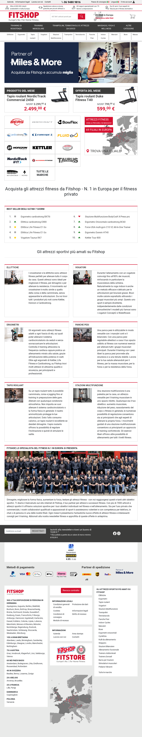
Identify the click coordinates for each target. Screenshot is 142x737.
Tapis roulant (15, 385)
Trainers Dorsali (105, 656)
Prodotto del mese (21, 90)
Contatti (48, 2)
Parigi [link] (13, 688)
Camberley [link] (37, 640)
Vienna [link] (10, 656)
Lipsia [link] (30, 621)
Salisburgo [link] (40, 653)
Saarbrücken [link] (12, 630)
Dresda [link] (26, 612)
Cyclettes (102, 636)
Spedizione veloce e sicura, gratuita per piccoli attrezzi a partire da (54, 8)
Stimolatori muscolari (108, 663)
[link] (111, 135)
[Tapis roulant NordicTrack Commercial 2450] (59, 95)
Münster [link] (36, 624)
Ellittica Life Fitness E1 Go (33, 227)
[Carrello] (133, 16)
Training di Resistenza (16, 27)
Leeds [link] (18, 640)
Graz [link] (9, 653)
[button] (11, 62)
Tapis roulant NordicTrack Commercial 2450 (26, 98)
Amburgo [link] (11, 618)
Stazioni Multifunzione (89, 385)
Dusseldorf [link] (34, 612)
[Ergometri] (14, 334)
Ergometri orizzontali (107, 633)
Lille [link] (8, 688)
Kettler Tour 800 (93, 237)
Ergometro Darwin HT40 (97, 232)
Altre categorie (129, 27)
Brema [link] (9, 612)
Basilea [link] (10, 673)
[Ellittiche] (14, 277)
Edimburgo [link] (11, 643)
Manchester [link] (37, 643)
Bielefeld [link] (36, 606)
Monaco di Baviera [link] (25, 624)
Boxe (101, 629)
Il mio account (126, 2)
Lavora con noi (37, 2)
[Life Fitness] (67, 147)
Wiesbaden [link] (11, 633)
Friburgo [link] (36, 615)
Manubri (102, 626)
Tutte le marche (105, 672)
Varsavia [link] (10, 702)
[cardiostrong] (17, 135)
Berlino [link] (29, 606)
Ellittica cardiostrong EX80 (34, 222)
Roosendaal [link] (12, 666)
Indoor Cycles (104, 622)
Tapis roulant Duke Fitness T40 (89, 98)
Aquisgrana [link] (12, 606)
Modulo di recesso (61, 620)
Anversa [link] (10, 681)
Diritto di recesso (79, 614)
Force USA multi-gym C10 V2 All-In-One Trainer (107, 227)
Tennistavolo (104, 616)
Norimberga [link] (12, 627)
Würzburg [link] (21, 633)
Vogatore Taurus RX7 (31, 237)
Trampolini (103, 612)
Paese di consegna (98, 2)
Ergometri (13, 324)
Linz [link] (33, 653)
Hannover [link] (20, 618)
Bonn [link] (17, 609)
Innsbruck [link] (16, 653)
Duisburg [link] (10, 615)
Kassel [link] (9, 621)
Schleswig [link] (22, 630)
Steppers (102, 643)
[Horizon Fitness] (17, 147)
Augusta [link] (21, 606)
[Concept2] (42, 135)
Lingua (113, 2)
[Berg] (17, 122)
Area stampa (77, 634)
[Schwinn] (42, 160)
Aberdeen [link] (11, 640)
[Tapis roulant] (14, 395)
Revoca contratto (71, 590)
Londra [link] (28, 643)
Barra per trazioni (106, 660)
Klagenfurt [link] (25, 653)
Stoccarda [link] (32, 630)
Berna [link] (16, 673)
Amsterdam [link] (12, 663)
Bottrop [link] (23, 609)
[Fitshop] (23, 16)
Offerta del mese (88, 90)
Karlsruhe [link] (38, 618)
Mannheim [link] (11, 624)
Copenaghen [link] (12, 695)
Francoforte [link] (26, 615)
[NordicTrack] (17, 160)
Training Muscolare (38, 27)
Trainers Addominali (107, 653)
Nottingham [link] (12, 646)
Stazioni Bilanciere (106, 646)
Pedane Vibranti (105, 667)
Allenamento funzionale (109, 650)
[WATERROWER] (17, 173)
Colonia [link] (24, 621)
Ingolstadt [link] (29, 618)
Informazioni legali (22, 2)
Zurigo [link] (31, 673)
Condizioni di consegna (58, 615)
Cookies (56, 611)
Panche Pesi (82, 324)
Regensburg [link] (23, 627)
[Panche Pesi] (82, 334)
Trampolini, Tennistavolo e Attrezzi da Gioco (71, 27)
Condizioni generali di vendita (61, 606)
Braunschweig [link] (34, 609)
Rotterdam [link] (22, 666)
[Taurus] (67, 160)
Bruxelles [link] (18, 681)
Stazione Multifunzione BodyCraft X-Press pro (107, 216)
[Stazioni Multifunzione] (82, 395)
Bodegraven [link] (23, 663)
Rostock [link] (32, 627)
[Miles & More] (124, 571)
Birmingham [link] (27, 640)
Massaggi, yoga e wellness (106, 27)
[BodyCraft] (42, 122)
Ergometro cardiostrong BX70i (35, 216)
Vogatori (80, 267)
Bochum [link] (10, 609)
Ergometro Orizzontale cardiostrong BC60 (105, 222)
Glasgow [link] (20, 643)
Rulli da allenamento (107, 639)
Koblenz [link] (16, 621)
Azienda (10, 2)
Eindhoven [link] (37, 663)
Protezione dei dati (80, 604)
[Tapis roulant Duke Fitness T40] (128, 95)
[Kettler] (42, 147)
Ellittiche (13, 267)
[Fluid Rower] (67, 135)
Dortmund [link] (17, 612)
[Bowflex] (67, 122)
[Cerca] (81, 16)
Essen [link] (17, 615)
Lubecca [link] (38, 621)
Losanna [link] (23, 673)
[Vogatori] (82, 277)
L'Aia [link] (31, 663)
